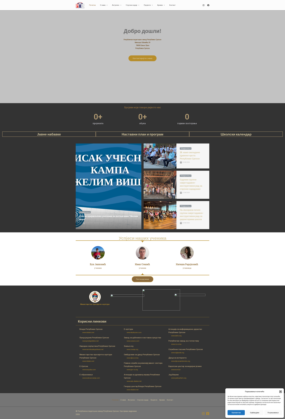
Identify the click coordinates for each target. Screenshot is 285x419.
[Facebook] (208, 5)
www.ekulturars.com (134, 332)
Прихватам (236, 412)
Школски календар (236, 134)
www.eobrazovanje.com (91, 378)
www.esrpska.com (89, 370)
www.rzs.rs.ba (176, 344)
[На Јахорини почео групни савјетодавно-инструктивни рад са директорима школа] (160, 215)
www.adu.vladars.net (134, 381)
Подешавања (273, 412)
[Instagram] (204, 5)
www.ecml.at (175, 370)
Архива (162, 400)
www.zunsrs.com (133, 341)
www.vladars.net (88, 332)
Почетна (115, 400)
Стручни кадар (142, 400)
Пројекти (153, 400)
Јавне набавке (49, 134)
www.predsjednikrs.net (90, 341)
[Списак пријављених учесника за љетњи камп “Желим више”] (108, 186)
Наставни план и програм (142, 134)
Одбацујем (254, 412)
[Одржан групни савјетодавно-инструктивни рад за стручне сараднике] (160, 185)
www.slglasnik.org (177, 353)
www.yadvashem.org (178, 378)
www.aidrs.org (176, 336)
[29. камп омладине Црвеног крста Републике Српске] (160, 155)
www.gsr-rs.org (132, 370)
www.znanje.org (132, 349)
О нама (123, 400)
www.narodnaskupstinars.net (92, 349)
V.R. (80, 223)
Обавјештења (85, 212)
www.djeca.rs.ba (132, 358)
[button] (280, 392)
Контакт (170, 400)
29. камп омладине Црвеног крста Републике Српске (190, 155)
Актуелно (131, 400)
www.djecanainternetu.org (180, 361)
